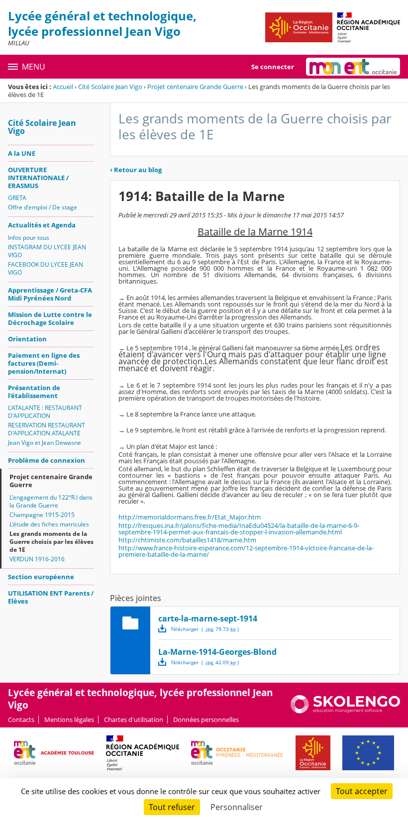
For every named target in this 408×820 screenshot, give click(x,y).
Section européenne (41, 576)
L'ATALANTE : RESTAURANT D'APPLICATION (45, 412)
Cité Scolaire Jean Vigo (110, 86)
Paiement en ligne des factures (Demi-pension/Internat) (44, 363)
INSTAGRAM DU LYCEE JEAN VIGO (47, 251)
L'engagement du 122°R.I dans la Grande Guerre (51, 501)
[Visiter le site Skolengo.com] (345, 711)
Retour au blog (136, 169)
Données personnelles (206, 719)
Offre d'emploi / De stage (42, 207)
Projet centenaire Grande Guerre (195, 86)
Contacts (21, 719)
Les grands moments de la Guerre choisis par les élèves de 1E (51, 541)
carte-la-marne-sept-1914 (207, 618)
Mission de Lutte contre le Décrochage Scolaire (50, 318)
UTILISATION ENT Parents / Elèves (51, 597)
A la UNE (21, 153)
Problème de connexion (46, 460)
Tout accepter (362, 791)
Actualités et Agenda (42, 224)
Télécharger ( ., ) (204, 628)
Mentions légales (69, 719)
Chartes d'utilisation (133, 719)
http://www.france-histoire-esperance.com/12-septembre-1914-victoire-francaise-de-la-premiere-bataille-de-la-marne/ (246, 551)
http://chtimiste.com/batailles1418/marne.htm (187, 539)
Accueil (63, 86)
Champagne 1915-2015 (42, 515)
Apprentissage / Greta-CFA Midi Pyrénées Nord (50, 294)
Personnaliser (236, 807)
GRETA (17, 198)
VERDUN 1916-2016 (37, 559)
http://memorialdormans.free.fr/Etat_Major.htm (189, 516)
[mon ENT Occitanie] (353, 67)
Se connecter (272, 66)
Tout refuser (172, 807)
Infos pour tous (28, 237)
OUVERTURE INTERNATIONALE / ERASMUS (38, 177)
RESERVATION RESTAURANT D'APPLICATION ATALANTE (46, 429)
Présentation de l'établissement (34, 391)
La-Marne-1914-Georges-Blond (217, 651)
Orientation (27, 338)
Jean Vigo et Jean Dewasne (44, 442)
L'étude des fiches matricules (49, 524)
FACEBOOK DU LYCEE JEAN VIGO (45, 268)
